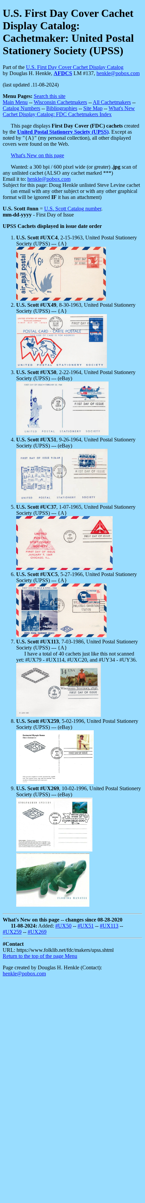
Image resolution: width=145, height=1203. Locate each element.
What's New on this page (37, 155)
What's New (122, 108)
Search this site (49, 96)
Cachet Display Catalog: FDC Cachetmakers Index (57, 114)
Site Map (93, 108)
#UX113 (109, 926)
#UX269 (37, 932)
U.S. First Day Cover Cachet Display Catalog (74, 67)
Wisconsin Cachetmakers (60, 102)
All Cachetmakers (112, 102)
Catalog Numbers (21, 108)
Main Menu (15, 102)
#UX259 (12, 932)
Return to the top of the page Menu (40, 956)
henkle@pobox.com (118, 73)
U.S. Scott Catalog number (72, 208)
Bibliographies (61, 108)
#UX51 (86, 926)
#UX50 (63, 926)
